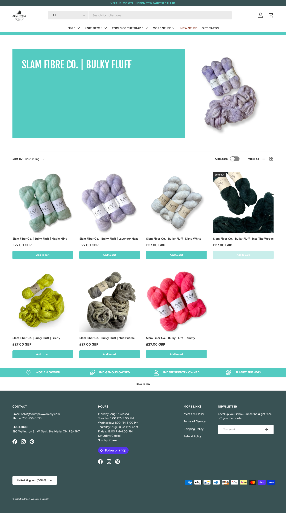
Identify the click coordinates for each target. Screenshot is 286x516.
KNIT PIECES (93, 28)
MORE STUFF (162, 28)
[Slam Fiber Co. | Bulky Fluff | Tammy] (176, 302)
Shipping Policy (194, 429)
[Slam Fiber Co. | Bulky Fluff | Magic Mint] (42, 202)
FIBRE (71, 28)
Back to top (143, 383)
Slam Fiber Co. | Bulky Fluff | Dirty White (173, 238)
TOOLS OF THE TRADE (127, 28)
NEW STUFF (188, 28)
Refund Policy (193, 436)
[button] (271, 15)
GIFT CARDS (210, 28)
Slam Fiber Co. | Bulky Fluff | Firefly (36, 338)
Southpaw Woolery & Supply (34, 499)
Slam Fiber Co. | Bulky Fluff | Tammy (170, 338)
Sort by (17, 159)
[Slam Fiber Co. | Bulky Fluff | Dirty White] (176, 202)
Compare (221, 159)
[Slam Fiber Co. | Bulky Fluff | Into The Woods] (243, 202)
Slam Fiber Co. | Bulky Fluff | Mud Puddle (107, 338)
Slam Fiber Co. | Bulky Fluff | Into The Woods (243, 238)
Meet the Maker (194, 414)
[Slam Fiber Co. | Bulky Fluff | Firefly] (42, 302)
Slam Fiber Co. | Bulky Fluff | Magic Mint (39, 238)
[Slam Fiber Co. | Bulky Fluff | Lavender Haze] (109, 202)
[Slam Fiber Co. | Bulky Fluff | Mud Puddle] (109, 302)
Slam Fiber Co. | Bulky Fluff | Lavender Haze (108, 238)
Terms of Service (194, 421)
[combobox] (140, 15)
